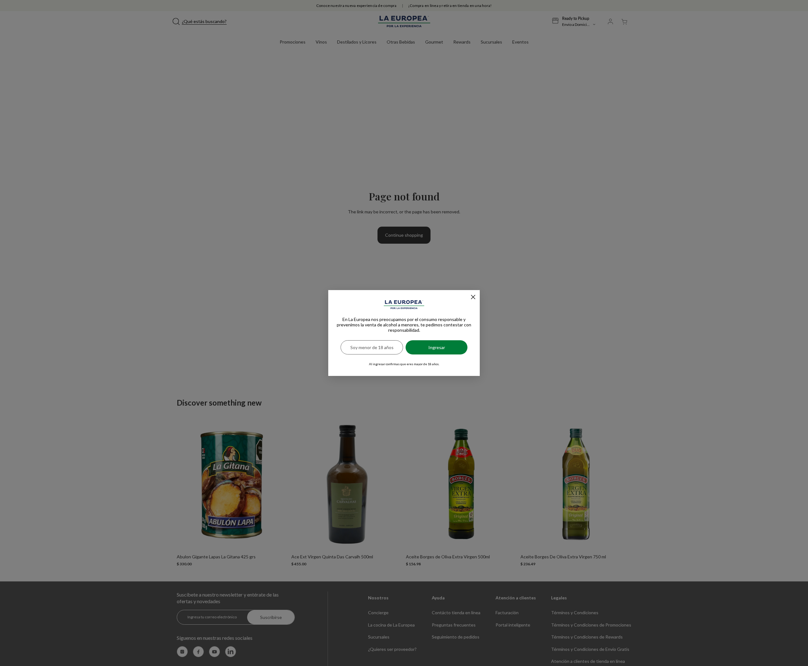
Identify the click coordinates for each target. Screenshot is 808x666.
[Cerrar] (473, 297)
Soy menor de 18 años (372, 347)
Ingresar (436, 347)
